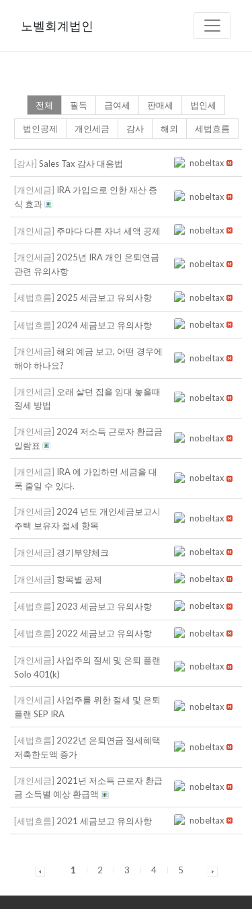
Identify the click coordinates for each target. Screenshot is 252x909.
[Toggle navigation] (212, 25)
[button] (182, 162)
